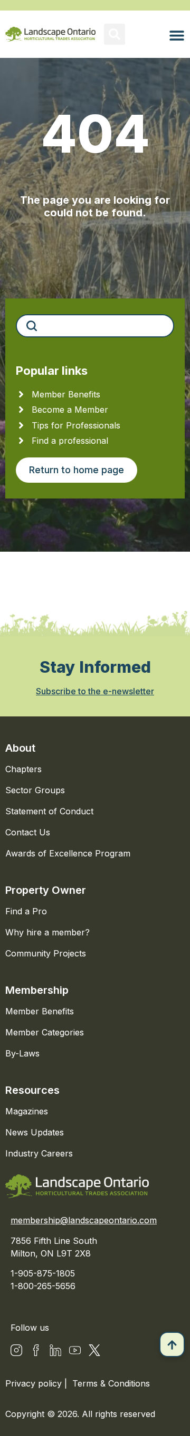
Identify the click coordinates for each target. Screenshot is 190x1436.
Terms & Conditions (111, 1383)
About (20, 748)
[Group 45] (94, 1350)
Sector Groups (35, 790)
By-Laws (22, 1053)
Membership (37, 990)
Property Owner (45, 890)
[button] (114, 34)
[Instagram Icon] (16, 1350)
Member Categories (44, 1032)
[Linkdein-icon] (55, 1350)
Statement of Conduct (49, 811)
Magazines (26, 1111)
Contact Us (27, 832)
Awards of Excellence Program (67, 853)
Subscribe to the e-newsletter (95, 691)
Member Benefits (39, 1011)
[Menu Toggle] (177, 35)
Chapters (23, 769)
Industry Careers (39, 1153)
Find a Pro (26, 911)
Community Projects (45, 953)
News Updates (34, 1132)
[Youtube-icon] (75, 1350)
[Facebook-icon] (36, 1350)
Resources (32, 1090)
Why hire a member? (47, 932)
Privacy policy (34, 1383)
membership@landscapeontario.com (84, 1220)
